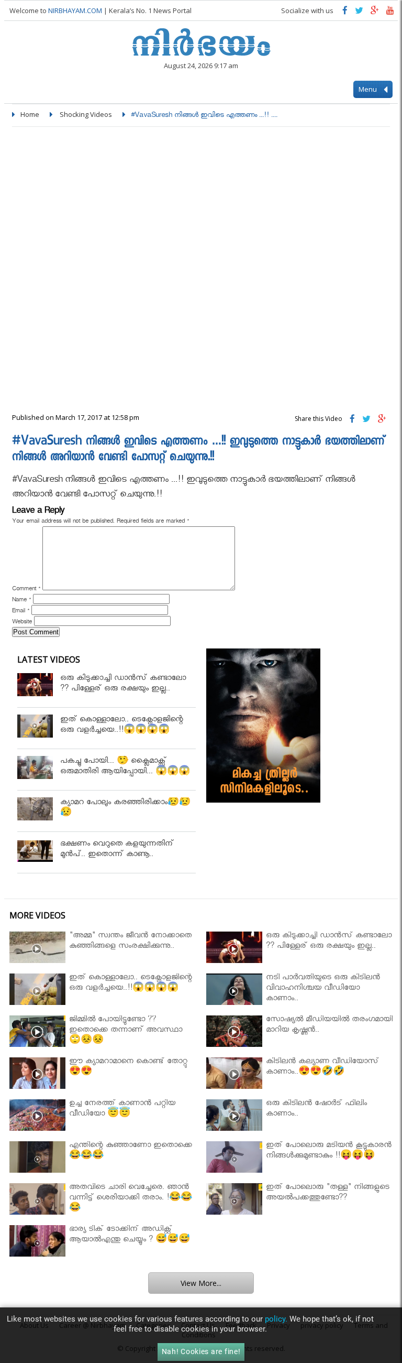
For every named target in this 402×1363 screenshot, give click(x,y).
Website (22, 623)
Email (20, 612)
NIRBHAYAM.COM (75, 10)
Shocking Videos (86, 114)
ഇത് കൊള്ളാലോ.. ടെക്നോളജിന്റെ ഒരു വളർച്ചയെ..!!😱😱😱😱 (121, 726)
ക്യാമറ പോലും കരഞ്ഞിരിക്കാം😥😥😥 (125, 808)
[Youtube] (390, 12)
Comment (26, 590)
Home (29, 114)
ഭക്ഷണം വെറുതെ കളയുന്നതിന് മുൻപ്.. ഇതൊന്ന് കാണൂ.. (117, 850)
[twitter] (359, 12)
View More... (201, 1283)
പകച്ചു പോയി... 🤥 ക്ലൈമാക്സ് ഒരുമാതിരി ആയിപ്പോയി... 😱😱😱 (125, 767)
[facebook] (345, 12)
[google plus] (375, 12)
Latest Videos (48, 659)
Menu (368, 89)
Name (21, 601)
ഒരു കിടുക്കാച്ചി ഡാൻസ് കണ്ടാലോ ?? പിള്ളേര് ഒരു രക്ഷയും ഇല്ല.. (123, 684)
